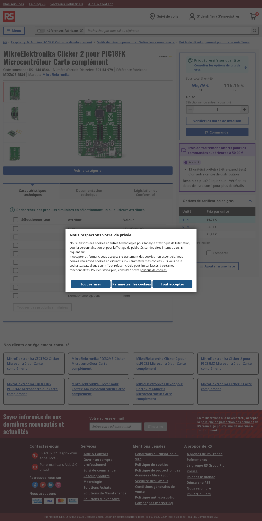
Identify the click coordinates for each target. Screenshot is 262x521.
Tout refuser (90, 284)
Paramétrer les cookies (131, 284)
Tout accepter (172, 284)
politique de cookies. (153, 270)
